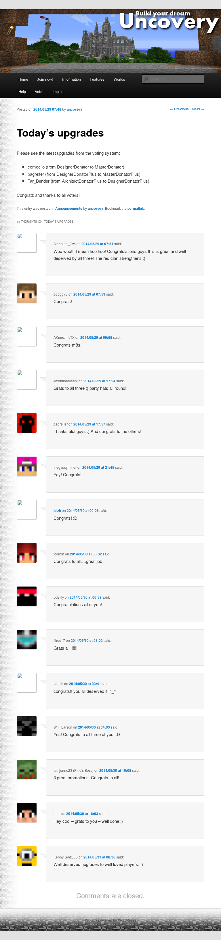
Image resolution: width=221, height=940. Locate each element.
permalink (135, 208)
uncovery (95, 208)
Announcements (68, 208)
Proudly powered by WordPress (110, 920)
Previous (179, 108)
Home (23, 79)
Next (198, 108)
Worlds (119, 79)
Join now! (45, 79)
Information (71, 79)
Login (57, 91)
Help (22, 91)
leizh (57, 510)
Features (97, 79)
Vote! (39, 91)
